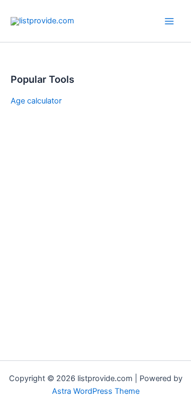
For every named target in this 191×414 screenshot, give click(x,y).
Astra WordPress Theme (96, 391)
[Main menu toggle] (169, 21)
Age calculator (36, 101)
